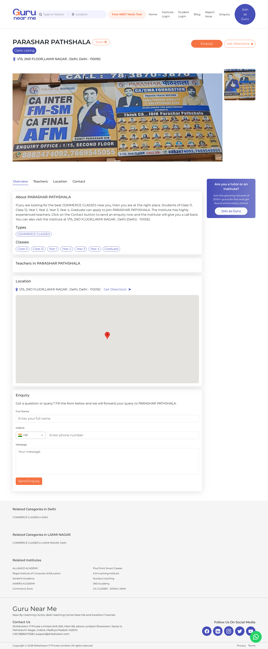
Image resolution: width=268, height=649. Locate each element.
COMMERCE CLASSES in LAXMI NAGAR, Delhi (39, 542)
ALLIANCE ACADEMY (25, 568)
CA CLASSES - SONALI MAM (109, 588)
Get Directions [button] (115, 289)
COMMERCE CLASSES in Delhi (30, 517)
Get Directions (238, 44)
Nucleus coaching (103, 578)
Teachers (40, 181)
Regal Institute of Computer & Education (37, 573)
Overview (20, 181)
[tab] (117, 161)
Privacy (241, 645)
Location (60, 181)
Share (99, 42)
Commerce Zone (23, 588)
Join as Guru (245, 14)
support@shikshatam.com (52, 633)
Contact (79, 181)
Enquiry (224, 14)
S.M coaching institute (106, 573)
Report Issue (210, 14)
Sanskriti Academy (24, 578)
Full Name (22, 411)
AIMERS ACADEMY (24, 583)
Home (153, 14)
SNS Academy (101, 583)
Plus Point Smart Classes (107, 568)
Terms (251, 645)
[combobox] (26, 435)
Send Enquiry (29, 481)
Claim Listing (24, 50)
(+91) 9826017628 (23, 633)
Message (21, 444)
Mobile (20, 427)
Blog (197, 14)
